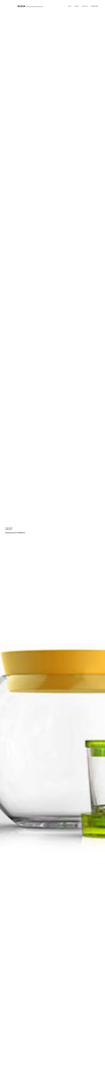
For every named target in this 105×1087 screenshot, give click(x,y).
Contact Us (85, 6)
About (69, 6)
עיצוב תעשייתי (94, 6)
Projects (76, 6)
